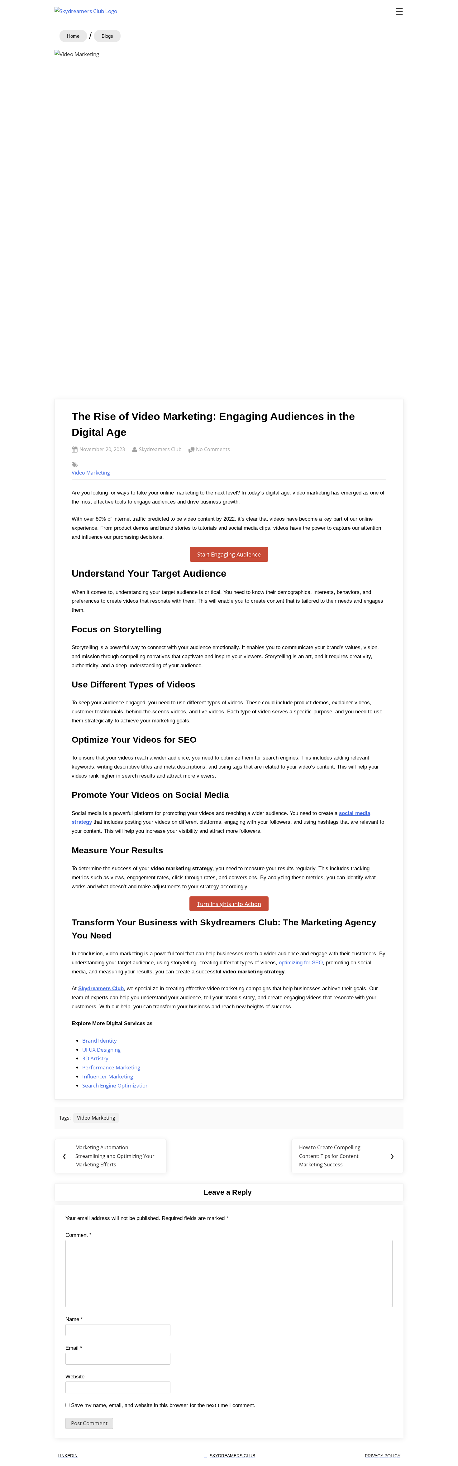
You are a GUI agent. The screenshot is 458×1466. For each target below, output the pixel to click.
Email (73, 1348)
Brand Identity (99, 1040)
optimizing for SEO (301, 963)
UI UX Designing (101, 1049)
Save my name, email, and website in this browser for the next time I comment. (163, 1405)
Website (74, 1377)
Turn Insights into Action (229, 904)
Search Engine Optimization (115, 1085)
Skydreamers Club (160, 449)
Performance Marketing (111, 1067)
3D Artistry (95, 1058)
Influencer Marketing (107, 1076)
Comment (78, 1235)
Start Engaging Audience (229, 554)
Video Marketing (91, 472)
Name (74, 1319)
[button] (107, 36)
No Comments (213, 449)
